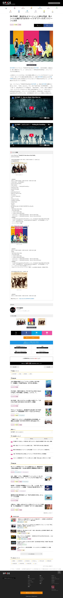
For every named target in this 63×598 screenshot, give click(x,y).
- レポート (41, 580)
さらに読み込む (31, 554)
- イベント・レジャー (31, 578)
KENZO (25, 373)
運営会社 (52, 575)
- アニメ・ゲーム (30, 581)
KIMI (31, 373)
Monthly (45, 438)
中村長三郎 (29, 563)
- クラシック (30, 580)
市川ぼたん (34, 560)
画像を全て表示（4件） (32, 327)
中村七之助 (42, 560)
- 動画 (40, 575)
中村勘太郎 (14, 563)
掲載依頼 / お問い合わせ (55, 578)
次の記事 (48, 367)
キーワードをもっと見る (47, 566)
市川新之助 (27, 560)
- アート (29, 583)
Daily (17, 438)
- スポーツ (29, 584)
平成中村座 (22, 563)
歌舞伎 (13, 560)
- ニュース (41, 577)
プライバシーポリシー (55, 583)
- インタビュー (41, 578)
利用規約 (52, 581)
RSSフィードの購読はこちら (32, 337)
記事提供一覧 (53, 577)
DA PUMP (12, 68)
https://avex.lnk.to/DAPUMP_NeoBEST (27, 298)
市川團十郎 (20, 560)
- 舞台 (29, 577)
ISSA (20, 373)
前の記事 (14, 367)
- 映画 (29, 586)
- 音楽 (29, 575)
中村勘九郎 (49, 560)
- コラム (40, 581)
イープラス (12, 568)
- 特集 (40, 583)
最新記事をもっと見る (47, 512)
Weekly (31, 438)
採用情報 (52, 580)
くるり (35, 563)
